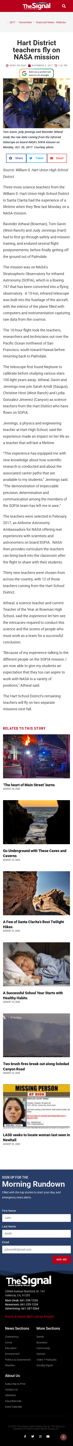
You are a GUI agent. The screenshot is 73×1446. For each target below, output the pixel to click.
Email (6, 1242)
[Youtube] (48, 1436)
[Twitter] (32, 1436)
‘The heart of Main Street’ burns (29, 785)
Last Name (9, 1226)
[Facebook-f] (25, 1436)
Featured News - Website (51, 22)
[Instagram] (40, 1436)
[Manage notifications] (63, 1437)
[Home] (5, 22)
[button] (9, 6)
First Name (9, 1210)
